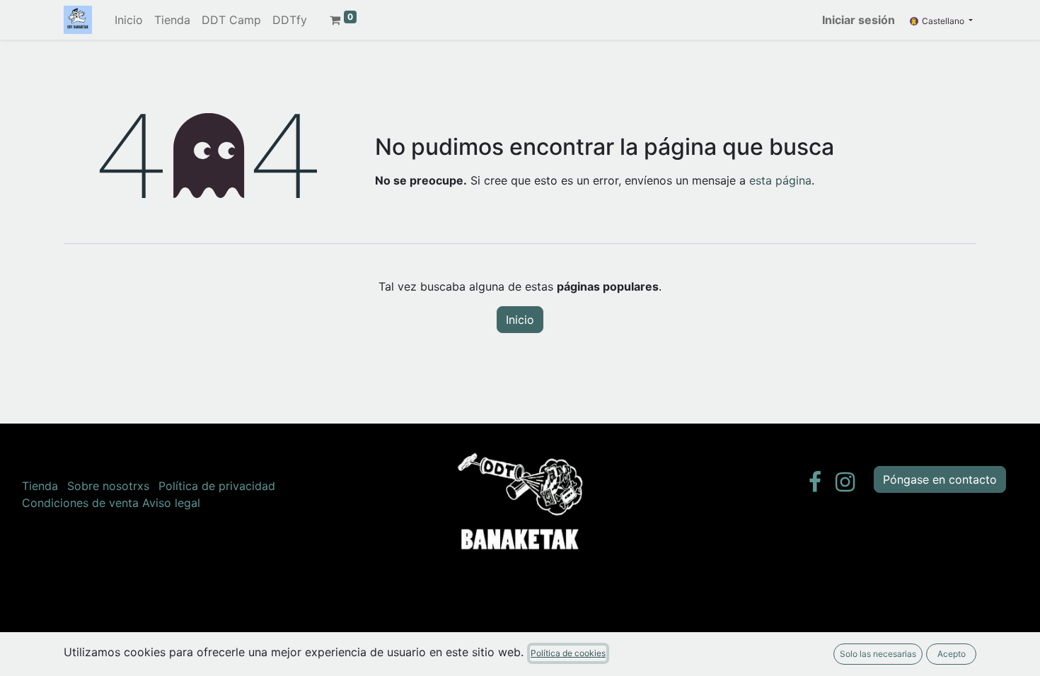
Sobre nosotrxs (108, 486)
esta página (780, 180)
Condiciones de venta (80, 503)
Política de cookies (568, 653)
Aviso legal (171, 503)
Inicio (520, 320)
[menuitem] (129, 20)
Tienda (40, 486)
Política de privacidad (216, 486)
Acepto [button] (951, 653)
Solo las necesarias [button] (878, 653)
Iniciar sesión (858, 20)
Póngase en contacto (940, 479)
